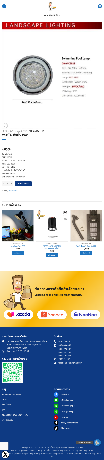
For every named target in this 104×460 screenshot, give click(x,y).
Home (4, 131)
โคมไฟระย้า (16, 451)
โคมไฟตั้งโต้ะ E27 (18, 246)
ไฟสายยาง (79, 454)
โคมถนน (60, 454)
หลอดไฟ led (89, 454)
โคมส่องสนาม (35, 451)
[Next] (102, 235)
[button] (4, 6)
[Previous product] (9, 144)
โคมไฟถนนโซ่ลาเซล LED (86, 246)
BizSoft (81, 448)
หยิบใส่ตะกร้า (23, 183)
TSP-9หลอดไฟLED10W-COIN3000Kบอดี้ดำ (52, 247)
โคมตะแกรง (20, 454)
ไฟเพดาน (44, 454)
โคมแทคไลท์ (57, 451)
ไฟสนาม (66, 451)
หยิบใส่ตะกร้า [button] (18, 253)
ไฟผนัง (74, 451)
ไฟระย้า (25, 451)
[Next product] (4, 144)
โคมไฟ (90, 451)
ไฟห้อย (36, 454)
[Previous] (2, 235)
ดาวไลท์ (52, 454)
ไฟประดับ (69, 454)
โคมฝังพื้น (46, 451)
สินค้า (12, 131)
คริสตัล (29, 454)
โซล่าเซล (82, 451)
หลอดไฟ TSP (22, 131)
